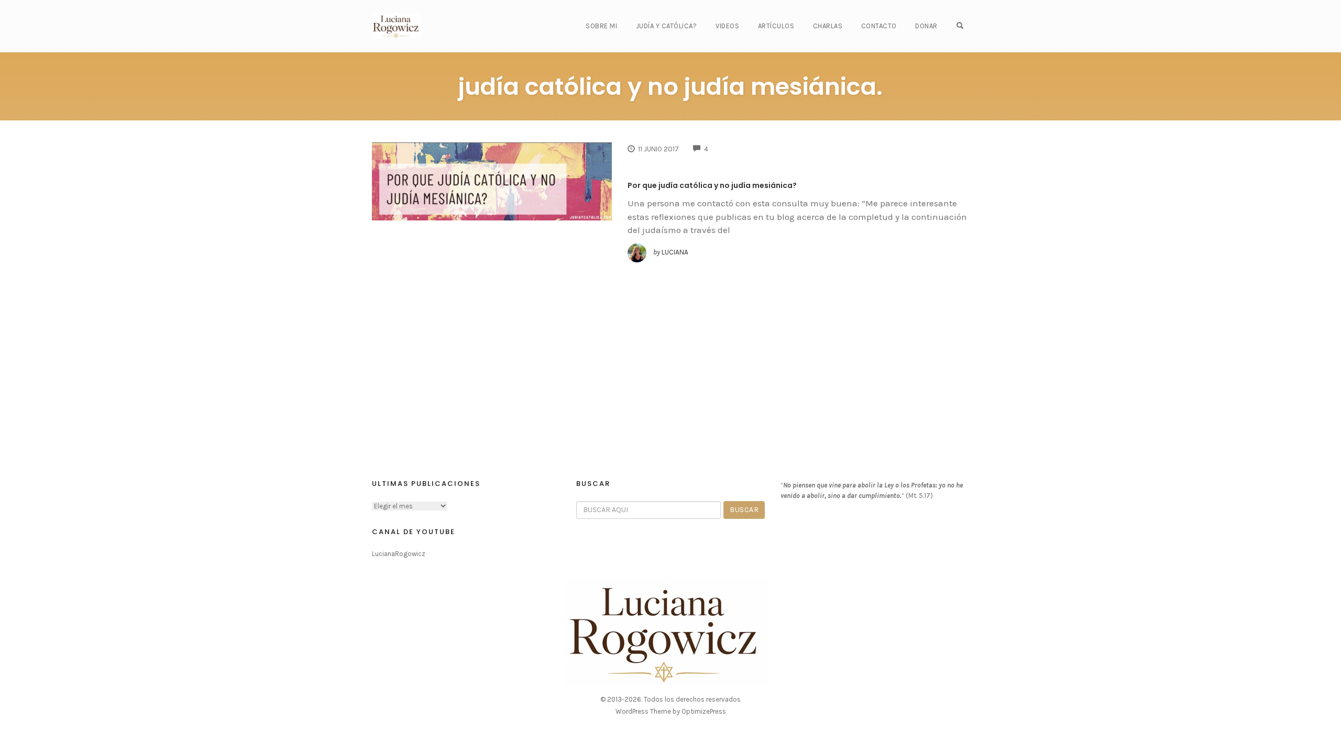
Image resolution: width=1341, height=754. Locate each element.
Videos (727, 26)
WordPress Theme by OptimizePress (670, 711)
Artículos (776, 26)
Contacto (879, 26)
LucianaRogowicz (398, 554)
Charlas (828, 26)
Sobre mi (601, 26)
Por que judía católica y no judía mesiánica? (712, 185)
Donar (926, 26)
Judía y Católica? (666, 26)
